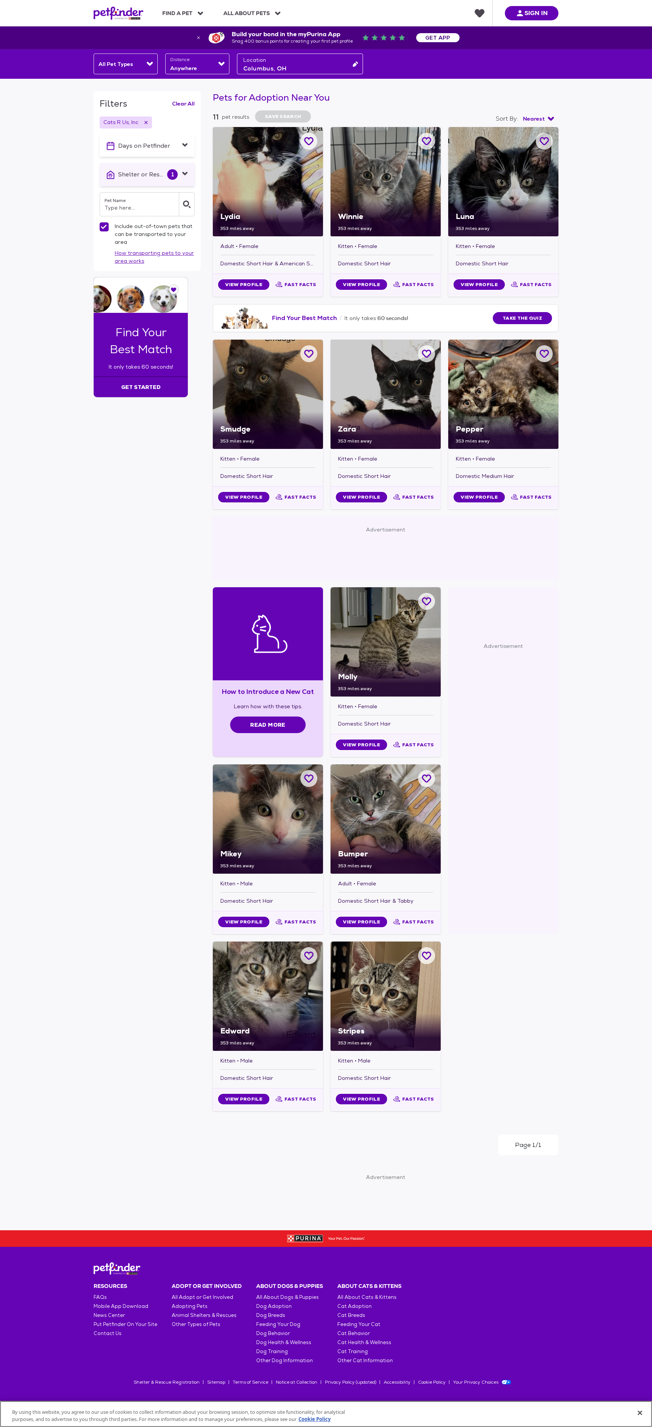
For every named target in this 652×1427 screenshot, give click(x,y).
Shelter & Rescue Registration (167, 1382)
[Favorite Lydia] (308, 141)
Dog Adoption (274, 1306)
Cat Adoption (354, 1306)
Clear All (183, 103)
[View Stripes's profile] (386, 996)
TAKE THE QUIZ (522, 318)
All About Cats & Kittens (367, 1297)
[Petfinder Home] (118, 13)
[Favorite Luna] (544, 141)
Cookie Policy (432, 1382)
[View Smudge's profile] (268, 394)
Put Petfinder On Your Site (125, 1324)
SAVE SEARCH (283, 116)
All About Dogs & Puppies (287, 1297)
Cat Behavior (353, 1333)
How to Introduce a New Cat (268, 691)
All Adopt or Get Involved (202, 1297)
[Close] (640, 1413)
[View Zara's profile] (386, 394)
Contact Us (107, 1333)
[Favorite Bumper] (426, 778)
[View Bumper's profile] (386, 819)
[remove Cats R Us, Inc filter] (146, 122)
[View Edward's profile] (268, 996)
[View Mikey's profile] (268, 819)
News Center (109, 1315)
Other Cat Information (365, 1360)
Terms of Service (250, 1382)
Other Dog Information (284, 1360)
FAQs (100, 1297)
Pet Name (115, 201)
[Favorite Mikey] (308, 778)
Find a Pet (177, 13)
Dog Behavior (273, 1333)
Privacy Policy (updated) (350, 1382)
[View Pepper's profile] (503, 394)
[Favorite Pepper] (544, 354)
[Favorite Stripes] (426, 956)
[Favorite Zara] (426, 354)
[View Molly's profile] (386, 642)
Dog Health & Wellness (283, 1342)
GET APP (438, 37)
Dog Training (272, 1351)
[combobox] (126, 64)
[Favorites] (479, 13)
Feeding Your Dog (278, 1324)
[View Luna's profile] (503, 181)
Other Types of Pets (196, 1324)
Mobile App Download (121, 1306)
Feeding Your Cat (358, 1324)
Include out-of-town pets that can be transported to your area (153, 234)
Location (254, 60)
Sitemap (216, 1382)
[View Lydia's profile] (268, 181)
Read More (267, 724)
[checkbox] (104, 226)
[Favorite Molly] (426, 601)
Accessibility (397, 1382)
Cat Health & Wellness (364, 1342)
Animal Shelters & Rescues (204, 1315)
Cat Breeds (351, 1315)
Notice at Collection (296, 1382)
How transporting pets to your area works (154, 257)
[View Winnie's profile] (386, 181)
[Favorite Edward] (308, 956)
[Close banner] (198, 38)
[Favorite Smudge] (308, 354)
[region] (326, 1414)
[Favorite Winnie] (426, 141)
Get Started (141, 387)
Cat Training (352, 1351)
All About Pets (246, 13)
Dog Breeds (270, 1315)
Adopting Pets (190, 1306)
